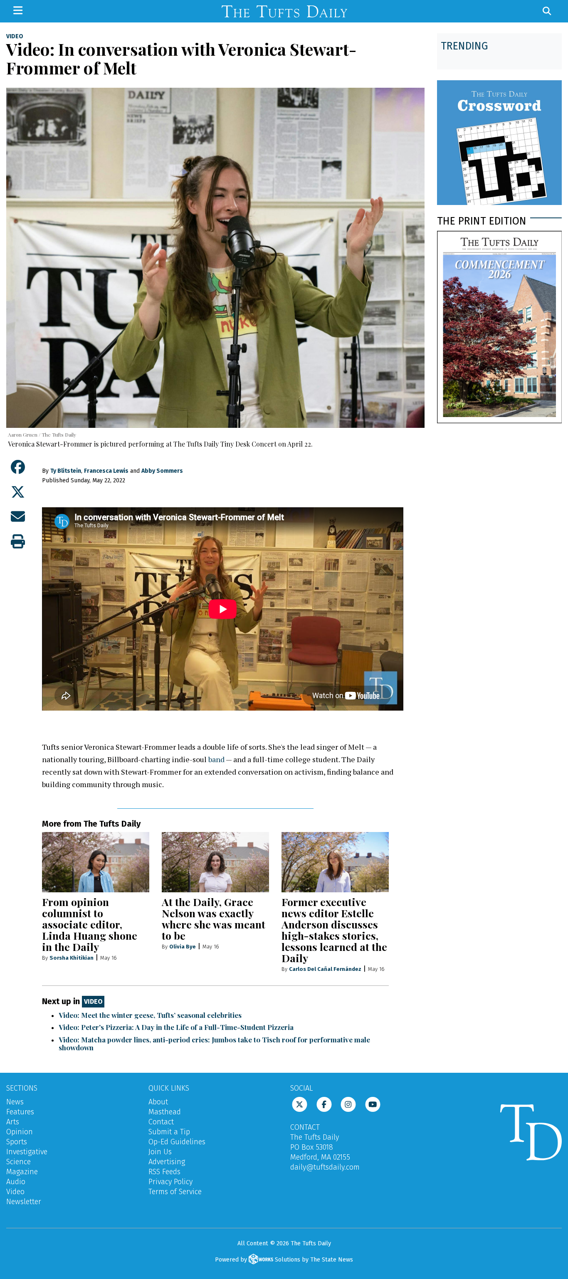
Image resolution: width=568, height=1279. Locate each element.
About (158, 1101)
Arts (12, 1121)
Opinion (19, 1131)
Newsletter (23, 1201)
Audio (15, 1181)
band (216, 759)
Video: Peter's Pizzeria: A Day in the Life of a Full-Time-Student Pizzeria (176, 1027)
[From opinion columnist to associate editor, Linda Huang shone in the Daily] (95, 862)
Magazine (22, 1171)
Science (18, 1161)
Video (14, 36)
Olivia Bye (182, 946)
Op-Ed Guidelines (176, 1141)
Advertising (166, 1161)
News (15, 1101)
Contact (161, 1121)
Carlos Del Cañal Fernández (325, 969)
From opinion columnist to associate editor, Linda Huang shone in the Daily (89, 924)
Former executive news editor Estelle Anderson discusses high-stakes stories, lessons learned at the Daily (334, 930)
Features (20, 1111)
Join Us (160, 1151)
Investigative (26, 1151)
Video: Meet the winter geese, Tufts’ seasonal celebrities (150, 1015)
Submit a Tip (169, 1131)
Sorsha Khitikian (71, 958)
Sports (16, 1141)
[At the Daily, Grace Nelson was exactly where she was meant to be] (215, 862)
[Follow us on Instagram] (348, 1103)
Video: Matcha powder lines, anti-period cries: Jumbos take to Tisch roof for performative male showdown (214, 1043)
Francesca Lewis (106, 470)
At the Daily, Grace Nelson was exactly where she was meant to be (213, 918)
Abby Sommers (162, 470)
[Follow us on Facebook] (324, 1103)
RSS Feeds (164, 1171)
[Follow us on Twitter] (299, 1103)
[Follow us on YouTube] (372, 1103)
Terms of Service (175, 1191)
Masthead (164, 1111)
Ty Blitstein (65, 470)
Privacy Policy (170, 1181)
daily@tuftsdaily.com (325, 1167)
